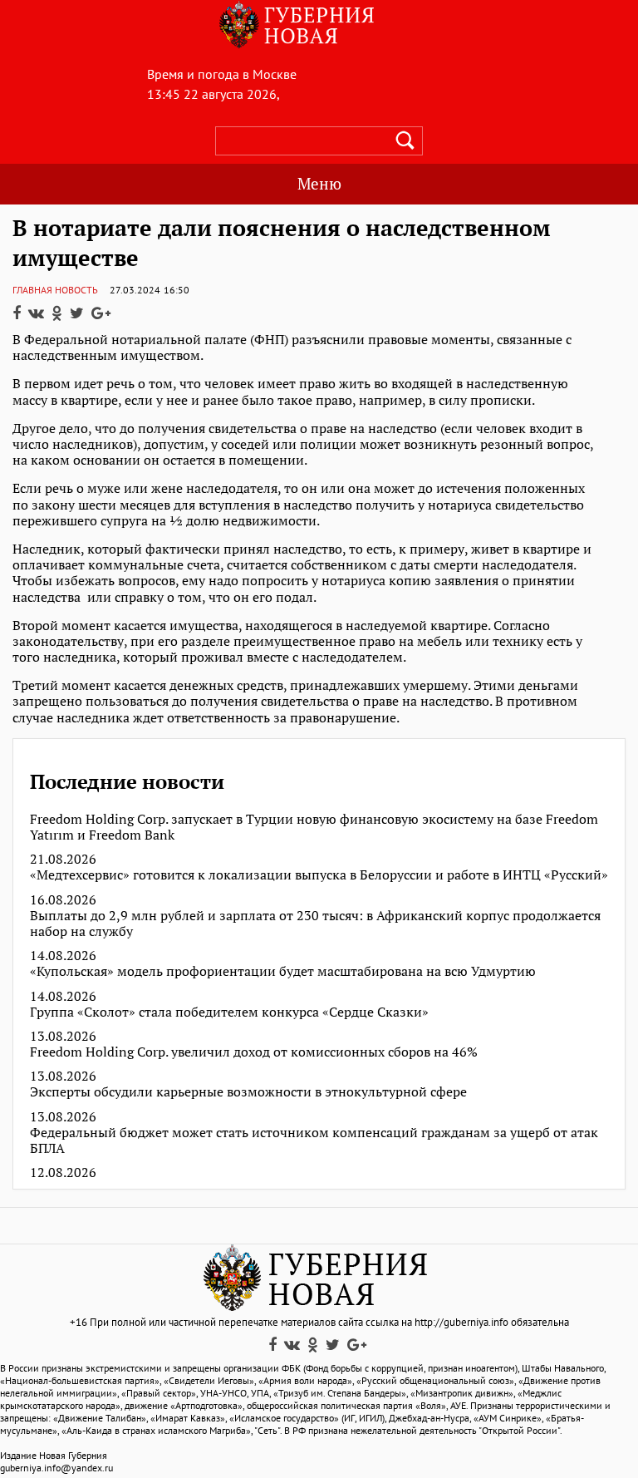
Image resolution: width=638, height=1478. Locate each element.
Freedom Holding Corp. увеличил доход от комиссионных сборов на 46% (254, 1052)
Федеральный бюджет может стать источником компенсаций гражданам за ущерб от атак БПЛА (314, 1140)
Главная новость (55, 289)
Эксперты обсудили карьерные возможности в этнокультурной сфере (248, 1092)
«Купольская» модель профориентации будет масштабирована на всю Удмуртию (283, 971)
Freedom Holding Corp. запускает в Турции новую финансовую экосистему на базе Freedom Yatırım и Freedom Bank (314, 827)
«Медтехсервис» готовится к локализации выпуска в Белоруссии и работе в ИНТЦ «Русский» (319, 875)
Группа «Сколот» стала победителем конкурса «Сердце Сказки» (229, 1012)
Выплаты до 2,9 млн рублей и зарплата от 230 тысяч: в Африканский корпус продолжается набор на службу (315, 923)
